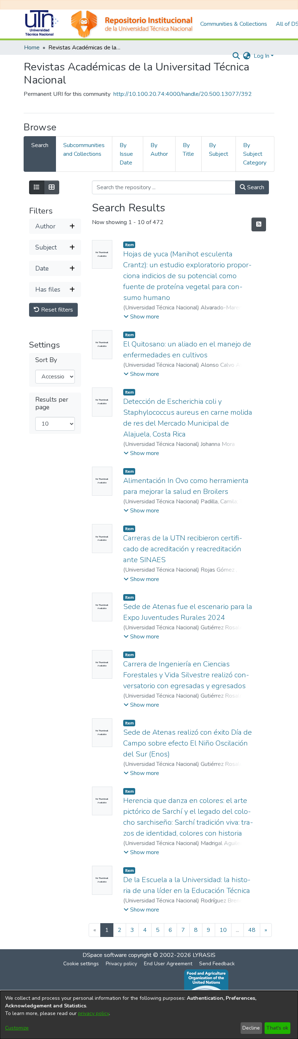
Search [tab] (39, 145)
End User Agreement (168, 963)
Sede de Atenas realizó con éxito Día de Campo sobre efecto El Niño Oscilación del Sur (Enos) (187, 743)
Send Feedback (217, 963)
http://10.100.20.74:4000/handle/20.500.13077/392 (182, 94)
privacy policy (93, 1013)
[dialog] (149, 1015)
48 (251, 930)
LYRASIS (204, 955)
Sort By (46, 360)
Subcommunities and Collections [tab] (84, 149)
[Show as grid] (51, 187)
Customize (17, 1027)
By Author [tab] (159, 149)
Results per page (51, 403)
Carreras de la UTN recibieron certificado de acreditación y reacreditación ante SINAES (182, 549)
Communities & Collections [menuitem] (233, 24)
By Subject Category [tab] (254, 154)
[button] (141, 316)
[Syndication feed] (258, 224)
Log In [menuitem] (261, 56)
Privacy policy (121, 963)
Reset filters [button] (56, 310)
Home (32, 48)
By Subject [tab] (218, 149)
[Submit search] (236, 56)
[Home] (108, 23)
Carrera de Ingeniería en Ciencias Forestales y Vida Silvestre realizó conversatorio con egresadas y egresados (186, 675)
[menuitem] (246, 56)
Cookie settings (81, 963)
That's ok (277, 1027)
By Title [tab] (188, 149)
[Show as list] (36, 187)
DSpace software (104, 955)
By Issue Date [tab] (126, 154)
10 (223, 930)
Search (255, 187)
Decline (251, 1027)
